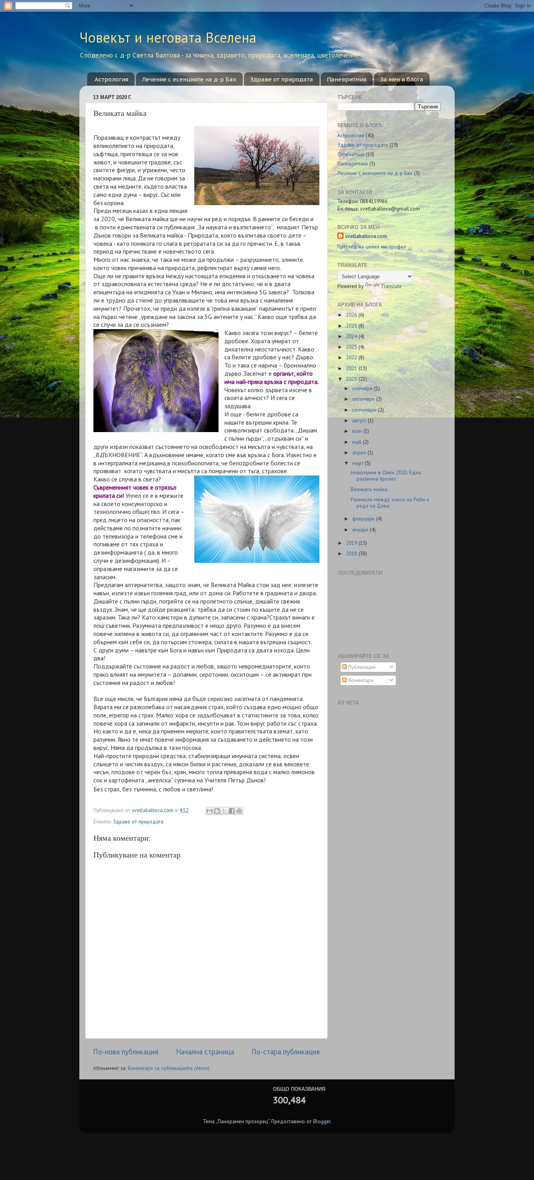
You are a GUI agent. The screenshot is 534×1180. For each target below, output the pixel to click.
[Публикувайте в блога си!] (217, 811)
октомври (364, 398)
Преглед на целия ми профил (371, 246)
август (360, 420)
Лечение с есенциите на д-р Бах (189, 79)
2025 (352, 325)
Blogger (321, 1121)
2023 (352, 346)
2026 (352, 314)
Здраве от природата (281, 79)
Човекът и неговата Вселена (167, 37)
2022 (352, 357)
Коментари (360, 680)
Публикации (361, 666)
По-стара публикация (285, 1051)
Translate (391, 286)
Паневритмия (346, 79)
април (359, 452)
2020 (352, 378)
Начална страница (205, 1051)
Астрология (111, 79)
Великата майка (369, 489)
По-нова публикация (125, 1051)
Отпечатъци (350, 154)
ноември (363, 388)
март (358, 463)
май (357, 441)
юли (357, 430)
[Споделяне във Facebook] (232, 811)
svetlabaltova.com (366, 236)
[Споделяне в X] (224, 811)
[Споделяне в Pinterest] (239, 811)
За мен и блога (401, 79)
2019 (352, 542)
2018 (352, 553)
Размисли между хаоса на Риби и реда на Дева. (390, 502)
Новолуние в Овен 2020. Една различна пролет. (386, 475)
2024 (352, 336)
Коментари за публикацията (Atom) (169, 1068)
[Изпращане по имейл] (209, 811)
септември (365, 409)
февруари (364, 518)
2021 (352, 368)
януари (361, 529)
